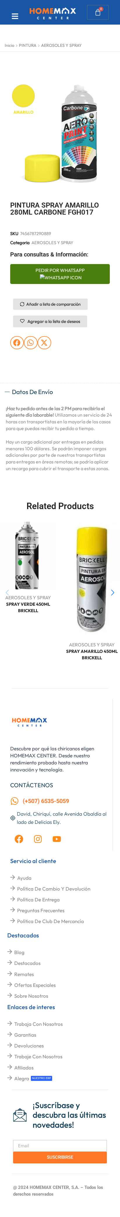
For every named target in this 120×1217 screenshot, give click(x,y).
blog (19, 952)
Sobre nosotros (31, 996)
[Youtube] (57, 839)
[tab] (60, 392)
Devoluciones (29, 1046)
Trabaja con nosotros (38, 1024)
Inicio (9, 45)
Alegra (21, 1078)
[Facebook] (19, 839)
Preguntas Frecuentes (40, 910)
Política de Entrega (38, 899)
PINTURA (27, 45)
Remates (24, 974)
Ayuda (24, 878)
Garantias (25, 1035)
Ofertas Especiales (35, 985)
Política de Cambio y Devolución (53, 889)
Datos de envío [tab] (32, 392)
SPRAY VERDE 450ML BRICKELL (28, 607)
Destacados (27, 963)
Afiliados (23, 1067)
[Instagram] (38, 839)
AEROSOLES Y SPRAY (61, 45)
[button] (17, 342)
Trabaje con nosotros (38, 1056)
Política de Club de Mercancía (50, 921)
